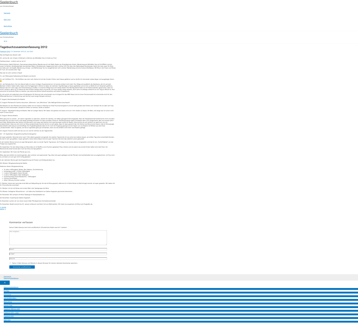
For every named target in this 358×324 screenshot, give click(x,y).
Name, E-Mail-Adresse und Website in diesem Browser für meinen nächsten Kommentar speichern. (45, 263)
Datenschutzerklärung (11, 278)
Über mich (7, 20)
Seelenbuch (9, 2)
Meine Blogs (8, 26)
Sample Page (8, 305)
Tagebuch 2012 (5, 51)
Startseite (7, 13)
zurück (3, 207)
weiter (3, 209)
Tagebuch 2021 (9, 316)
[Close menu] (5, 283)
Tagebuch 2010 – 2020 (11, 312)
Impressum (7, 276)
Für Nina (6, 291)
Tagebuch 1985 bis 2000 (12, 309)
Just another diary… (10, 298)
